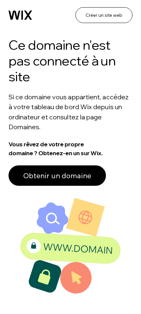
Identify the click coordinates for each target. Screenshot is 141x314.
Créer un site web (104, 15)
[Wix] (20, 15)
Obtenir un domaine (57, 175)
